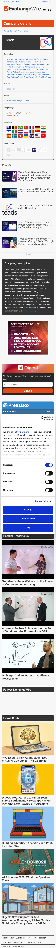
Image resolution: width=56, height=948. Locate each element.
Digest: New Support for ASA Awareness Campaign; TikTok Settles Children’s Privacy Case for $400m (26, 920)
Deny (28, 527)
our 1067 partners (20, 432)
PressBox (7, 942)
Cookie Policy (18, 942)
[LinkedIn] (24, 696)
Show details (41, 501)
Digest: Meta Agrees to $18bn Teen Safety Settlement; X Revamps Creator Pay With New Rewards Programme (27, 800)
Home (5, 937)
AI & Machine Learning (15, 59)
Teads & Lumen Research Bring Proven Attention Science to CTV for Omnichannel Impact (34, 224)
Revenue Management (32, 74)
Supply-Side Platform (26, 76)
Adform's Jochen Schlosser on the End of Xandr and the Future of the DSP (27, 630)
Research (42, 937)
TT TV (33, 937)
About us (6, 1)
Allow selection (28, 518)
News (12, 937)
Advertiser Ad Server (34, 59)
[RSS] (30, 696)
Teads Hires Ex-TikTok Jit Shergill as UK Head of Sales (35, 207)
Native (15, 71)
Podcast (26, 937)
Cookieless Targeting (15, 64)
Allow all (28, 510)
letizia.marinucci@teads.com (18, 100)
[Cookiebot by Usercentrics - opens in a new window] (41, 418)
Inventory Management (26, 66)
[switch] (49, 473)
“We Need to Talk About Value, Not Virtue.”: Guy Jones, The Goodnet (24, 759)
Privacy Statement (33, 942)
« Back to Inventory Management (15, 30)
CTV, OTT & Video (43, 76)
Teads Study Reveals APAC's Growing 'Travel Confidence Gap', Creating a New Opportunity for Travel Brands (35, 176)
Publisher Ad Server (14, 74)
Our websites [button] (46, 1)
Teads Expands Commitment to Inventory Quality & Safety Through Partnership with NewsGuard (36, 241)
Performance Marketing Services (32, 71)
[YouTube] (4, 696)
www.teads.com (29, 310)
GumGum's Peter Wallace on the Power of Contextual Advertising (27, 583)
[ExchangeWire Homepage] (22, 9)
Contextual (40, 61)
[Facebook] (17, 696)
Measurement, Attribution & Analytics (30, 69)
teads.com (11, 88)
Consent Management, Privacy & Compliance (28, 60)
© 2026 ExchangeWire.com (13, 946)
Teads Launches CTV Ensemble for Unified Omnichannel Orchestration (36, 190)
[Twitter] (11, 696)
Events (19, 937)
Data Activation (30, 64)
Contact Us (15, 1)
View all (28, 254)
